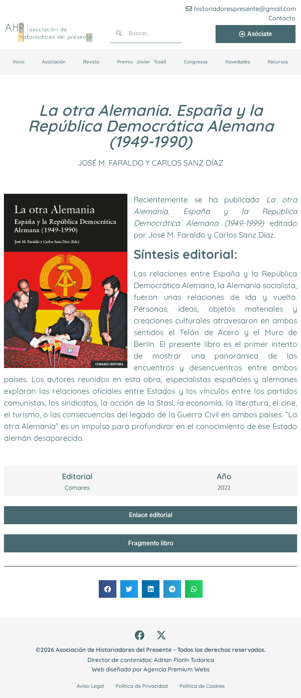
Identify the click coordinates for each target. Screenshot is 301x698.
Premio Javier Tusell (141, 62)
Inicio (18, 62)
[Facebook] (140, 635)
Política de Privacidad (142, 686)
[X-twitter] (161, 635)
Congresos (196, 62)
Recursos (278, 62)
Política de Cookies (202, 686)
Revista (91, 62)
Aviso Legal (90, 686)
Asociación (53, 62)
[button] (107, 589)
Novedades (237, 62)
